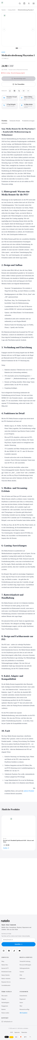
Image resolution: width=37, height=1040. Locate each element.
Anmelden (17, 944)
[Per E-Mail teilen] (24, 91)
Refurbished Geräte (6, 971)
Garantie (22, 971)
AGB (11, 1032)
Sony (3, 52)
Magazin (4, 999)
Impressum (17, 1032)
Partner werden (5, 1013)
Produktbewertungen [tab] (28, 120)
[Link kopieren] (28, 91)
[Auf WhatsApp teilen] (10, 91)
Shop (3, 961)
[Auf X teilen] (19, 91)
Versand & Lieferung (25, 961)
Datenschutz (24, 1032)
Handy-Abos (5, 964)
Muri (21, 1006)
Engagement (5, 1006)
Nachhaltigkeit (5, 1002)
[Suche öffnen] (19, 3)
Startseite (4, 10)
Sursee (21, 1002)
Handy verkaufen (6, 978)
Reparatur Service (6, 982)
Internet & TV (5, 968)
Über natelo (4, 995)
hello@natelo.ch (8, 1021)
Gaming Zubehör (12, 10)
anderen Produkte (29, 791)
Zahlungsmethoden (25, 968)
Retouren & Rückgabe (25, 964)
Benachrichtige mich (20, 78)
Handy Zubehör (6, 975)
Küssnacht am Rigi (24, 1009)
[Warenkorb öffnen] (24, 3)
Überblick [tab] (4, 120)
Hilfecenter (22, 978)
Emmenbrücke (23, 995)
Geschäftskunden (6, 985)
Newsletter (6, 933)
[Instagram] (4, 951)
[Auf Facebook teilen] (14, 91)
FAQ (21, 975)
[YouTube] (19, 951)
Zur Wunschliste (19, 84)
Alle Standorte (23, 1013)
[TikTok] (14, 951)
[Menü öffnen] (33, 3)
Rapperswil (22, 999)
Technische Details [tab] (14, 120)
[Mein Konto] (29, 3)
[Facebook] (9, 951)
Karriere (4, 1009)
